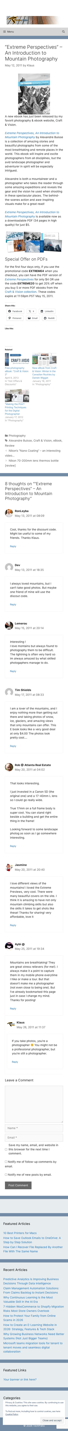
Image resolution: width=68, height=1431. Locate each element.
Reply (13, 546)
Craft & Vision (43, 440)
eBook (57, 440)
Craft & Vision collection (20, 291)
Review (10, 445)
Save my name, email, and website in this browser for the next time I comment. (33, 1149)
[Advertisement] (37, 7)
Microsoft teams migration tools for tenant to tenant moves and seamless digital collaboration (33, 1347)
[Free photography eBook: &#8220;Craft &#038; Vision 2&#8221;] (17, 359)
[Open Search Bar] (63, 32)
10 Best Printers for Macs (20, 1233)
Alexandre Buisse (20, 440)
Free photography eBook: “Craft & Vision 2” (16, 371)
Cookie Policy (11, 1414)
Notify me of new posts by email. (30, 1174)
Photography (17, 435)
